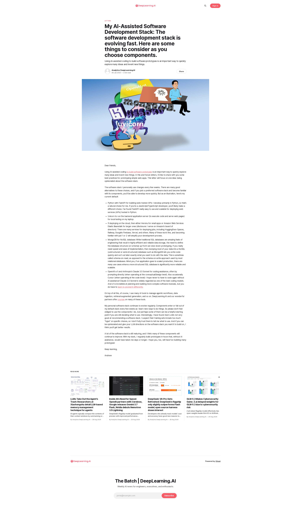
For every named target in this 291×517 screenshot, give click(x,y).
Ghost (218, 461)
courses (121, 299)
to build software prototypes (139, 172)
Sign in (215, 6)
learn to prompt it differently (130, 287)
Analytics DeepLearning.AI (123, 70)
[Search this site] (205, 6)
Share (181, 71)
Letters (108, 21)
